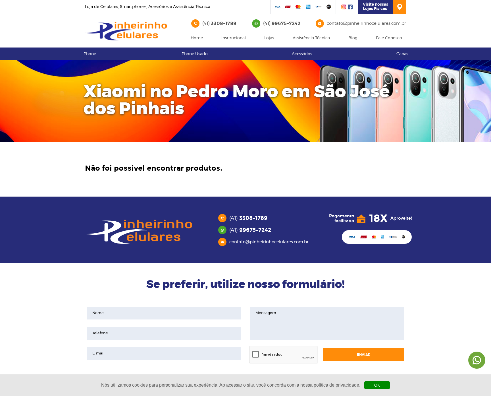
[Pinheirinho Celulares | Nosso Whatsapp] (476, 360)
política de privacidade (336, 385)
